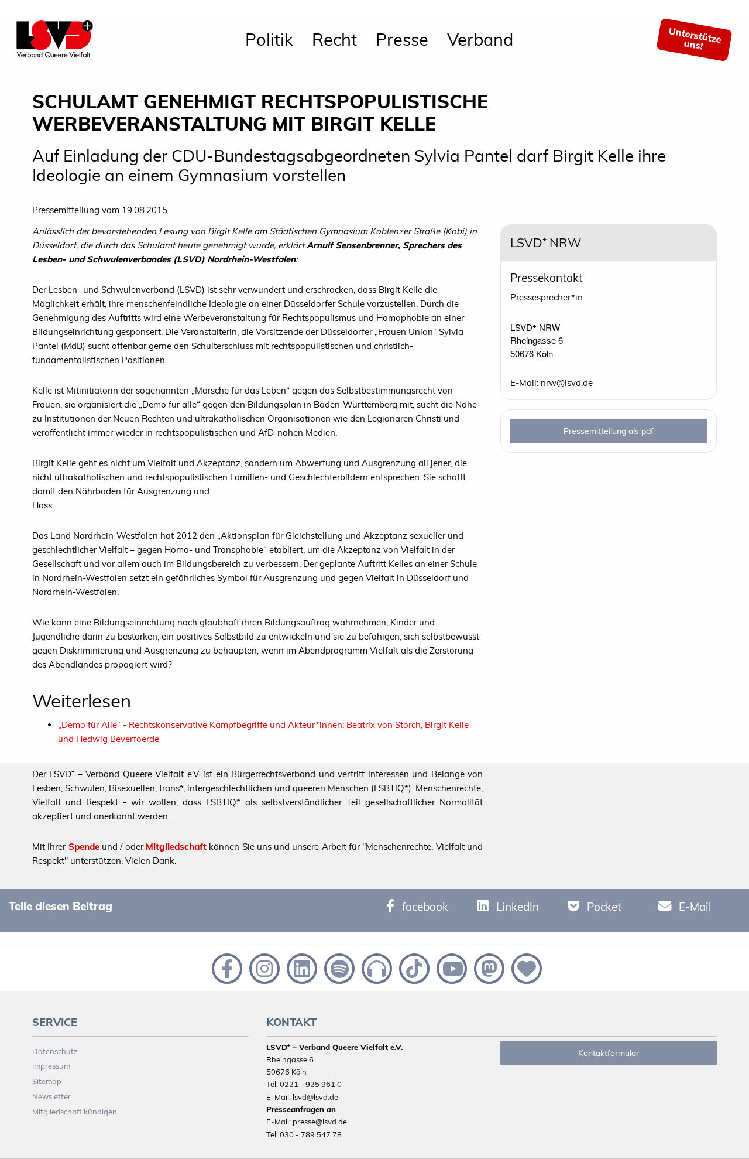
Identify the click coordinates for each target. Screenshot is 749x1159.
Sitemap (46, 1081)
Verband (480, 39)
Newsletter (51, 1096)
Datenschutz (55, 1051)
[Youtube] (450, 967)
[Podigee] (375, 967)
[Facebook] (226, 967)
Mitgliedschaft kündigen (74, 1111)
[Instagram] (263, 967)
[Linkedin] (300, 967)
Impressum (51, 1066)
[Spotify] (338, 967)
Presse (402, 39)
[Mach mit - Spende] (524, 967)
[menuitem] (269, 39)
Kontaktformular (608, 1053)
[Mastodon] (488, 967)
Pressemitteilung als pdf (609, 431)
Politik (269, 39)
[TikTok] (413, 967)
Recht (334, 39)
